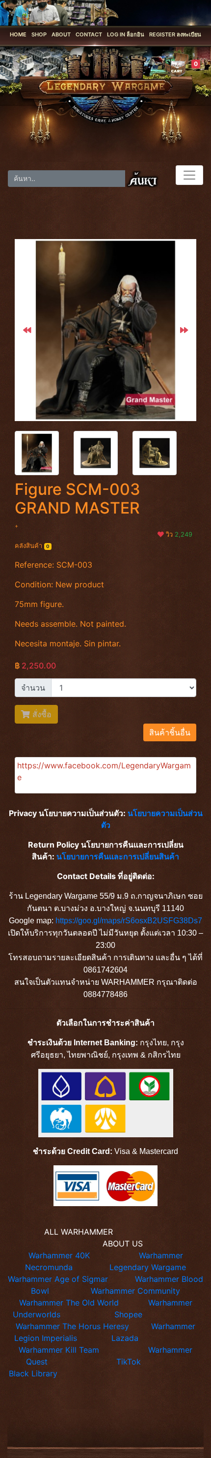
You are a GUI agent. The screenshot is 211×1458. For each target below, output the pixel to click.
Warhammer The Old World (69, 1302)
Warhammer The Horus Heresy (72, 1326)
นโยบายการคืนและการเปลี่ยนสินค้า (117, 856)
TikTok (128, 1362)
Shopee (128, 1314)
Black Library (33, 1373)
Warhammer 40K (59, 1255)
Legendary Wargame (147, 1267)
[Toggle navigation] (189, 175)
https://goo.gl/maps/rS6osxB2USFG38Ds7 (128, 920)
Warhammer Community (135, 1291)
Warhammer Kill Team (59, 1350)
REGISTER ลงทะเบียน (175, 34)
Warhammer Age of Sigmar (58, 1279)
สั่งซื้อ (41, 714)
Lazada (124, 1338)
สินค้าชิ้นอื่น (169, 732)
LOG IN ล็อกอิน (125, 34)
